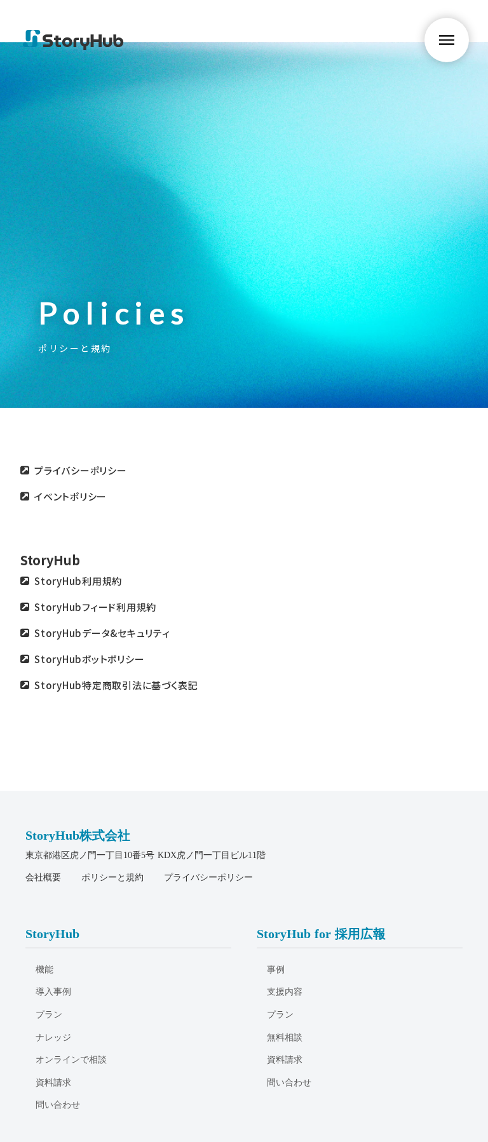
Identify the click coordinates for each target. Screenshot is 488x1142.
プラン (49, 1014)
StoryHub (50, 560)
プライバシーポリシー (208, 877)
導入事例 (53, 992)
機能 (44, 969)
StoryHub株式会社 (77, 835)
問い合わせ (58, 1105)
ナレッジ (53, 1037)
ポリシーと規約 (112, 877)
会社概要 (43, 877)
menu (447, 40)
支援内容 (284, 992)
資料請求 (53, 1082)
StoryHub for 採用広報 (321, 934)
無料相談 (284, 1037)
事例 (276, 969)
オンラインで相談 (71, 1060)
